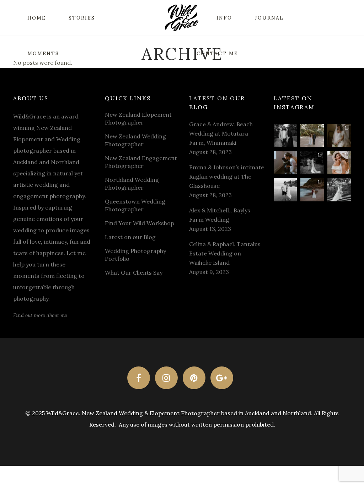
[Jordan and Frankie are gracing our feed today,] (285, 162)
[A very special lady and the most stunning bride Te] (339, 189)
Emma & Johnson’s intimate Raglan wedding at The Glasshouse (226, 176)
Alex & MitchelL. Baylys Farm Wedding (219, 215)
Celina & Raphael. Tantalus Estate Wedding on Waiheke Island (225, 253)
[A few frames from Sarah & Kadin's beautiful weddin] (312, 162)
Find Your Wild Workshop (139, 223)
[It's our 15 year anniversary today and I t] (285, 135)
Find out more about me (40, 315)
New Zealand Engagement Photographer (141, 161)
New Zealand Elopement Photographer (138, 118)
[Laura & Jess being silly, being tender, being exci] (339, 162)
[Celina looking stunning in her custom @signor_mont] (339, 135)
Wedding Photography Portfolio (135, 254)
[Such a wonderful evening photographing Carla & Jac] (285, 189)
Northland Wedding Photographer (132, 183)
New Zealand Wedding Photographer (135, 140)
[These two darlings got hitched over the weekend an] (312, 135)
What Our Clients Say (133, 272)
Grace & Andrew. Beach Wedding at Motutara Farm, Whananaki (221, 133)
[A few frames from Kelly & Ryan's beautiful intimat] (312, 189)
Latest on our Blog (130, 237)
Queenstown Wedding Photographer (135, 205)
